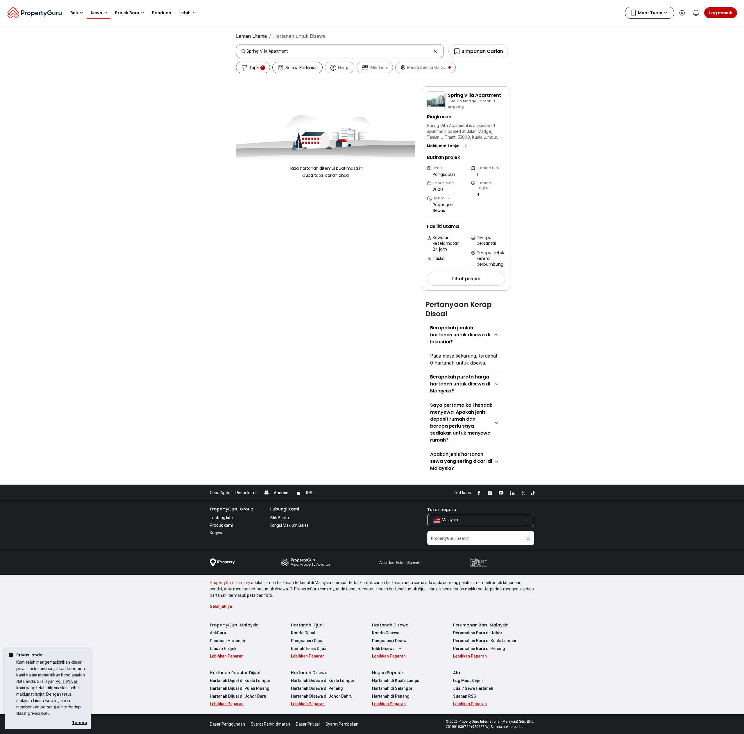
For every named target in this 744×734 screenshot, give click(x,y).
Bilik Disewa (383, 648)
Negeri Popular (387, 673)
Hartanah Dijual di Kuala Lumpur (240, 680)
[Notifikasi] (696, 13)
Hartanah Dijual (307, 625)
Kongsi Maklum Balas (289, 525)
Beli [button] (74, 13)
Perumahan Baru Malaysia (481, 625)
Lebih (185, 13)
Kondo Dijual (303, 633)
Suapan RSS (464, 696)
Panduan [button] (161, 13)
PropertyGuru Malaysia (234, 625)
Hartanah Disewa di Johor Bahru (322, 696)
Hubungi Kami (284, 509)
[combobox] (338, 51)
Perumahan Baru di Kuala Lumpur (485, 640)
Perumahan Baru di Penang (479, 648)
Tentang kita (221, 517)
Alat (457, 673)
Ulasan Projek (223, 648)
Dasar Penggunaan (227, 724)
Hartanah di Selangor (392, 688)
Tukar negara (441, 509)
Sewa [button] (96, 13)
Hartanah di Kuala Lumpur (396, 680)
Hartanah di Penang (390, 696)
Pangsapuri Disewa (390, 640)
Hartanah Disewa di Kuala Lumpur (323, 680)
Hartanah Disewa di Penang (317, 688)
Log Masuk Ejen (468, 680)
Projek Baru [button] (127, 13)
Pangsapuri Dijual (308, 640)
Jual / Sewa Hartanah (473, 688)
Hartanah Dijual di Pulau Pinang (239, 688)
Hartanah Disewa (390, 625)
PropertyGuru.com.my (230, 582)
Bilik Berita (279, 517)
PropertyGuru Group (231, 509)
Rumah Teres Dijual (309, 648)
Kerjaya (216, 533)
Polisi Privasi (67, 681)
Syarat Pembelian (342, 724)
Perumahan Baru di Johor (477, 633)
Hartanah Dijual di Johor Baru (238, 696)
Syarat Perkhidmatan (270, 724)
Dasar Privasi (308, 724)
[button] (448, 145)
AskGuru (218, 633)
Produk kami (221, 525)
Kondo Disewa (385, 633)
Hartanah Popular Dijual (235, 673)
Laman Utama (251, 36)
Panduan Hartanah (227, 640)
